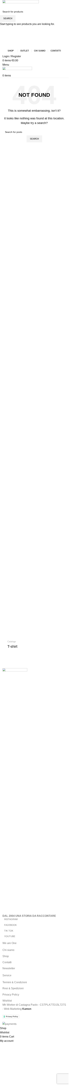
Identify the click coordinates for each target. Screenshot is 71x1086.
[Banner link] (34, 644)
